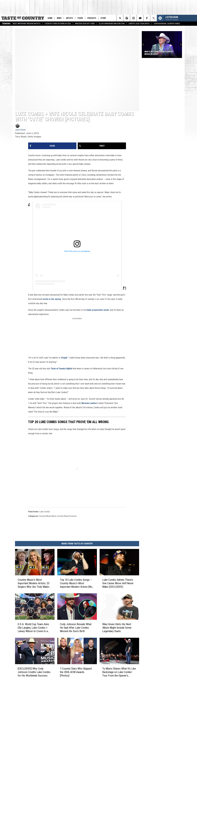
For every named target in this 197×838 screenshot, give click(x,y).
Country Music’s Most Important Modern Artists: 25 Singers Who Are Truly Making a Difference (34, 583)
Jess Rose (20, 129)
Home (50, 18)
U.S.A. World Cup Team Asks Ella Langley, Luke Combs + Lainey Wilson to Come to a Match (33, 628)
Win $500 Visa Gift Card (85, 24)
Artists (69, 18)
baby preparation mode (98, 310)
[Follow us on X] (153, 18)
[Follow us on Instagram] (133, 18)
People (64, 357)
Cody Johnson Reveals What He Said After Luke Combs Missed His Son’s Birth (75, 628)
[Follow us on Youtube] (140, 18)
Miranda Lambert (89, 403)
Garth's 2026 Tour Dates (139, 24)
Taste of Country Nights (61, 368)
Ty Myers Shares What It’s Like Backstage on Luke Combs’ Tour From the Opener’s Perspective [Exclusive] (119, 672)
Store (103, 18)
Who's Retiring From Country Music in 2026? (158, 52)
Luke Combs (44, 512)
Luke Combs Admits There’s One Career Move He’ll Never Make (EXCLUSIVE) (117, 583)
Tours (80, 18)
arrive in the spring (52, 299)
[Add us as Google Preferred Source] (126, 18)
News (59, 18)
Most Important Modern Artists (26, 24)
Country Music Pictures (67, 516)
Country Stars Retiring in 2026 (58, 24)
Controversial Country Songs (167, 24)
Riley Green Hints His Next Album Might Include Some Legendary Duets (116, 628)
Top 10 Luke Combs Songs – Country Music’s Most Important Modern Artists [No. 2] (76, 583)
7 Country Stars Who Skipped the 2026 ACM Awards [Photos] (76, 672)
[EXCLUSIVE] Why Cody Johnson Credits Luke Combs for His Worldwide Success (34, 672)
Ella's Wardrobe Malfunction (111, 24)
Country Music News (47, 516)
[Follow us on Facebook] (147, 18)
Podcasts (91, 18)
